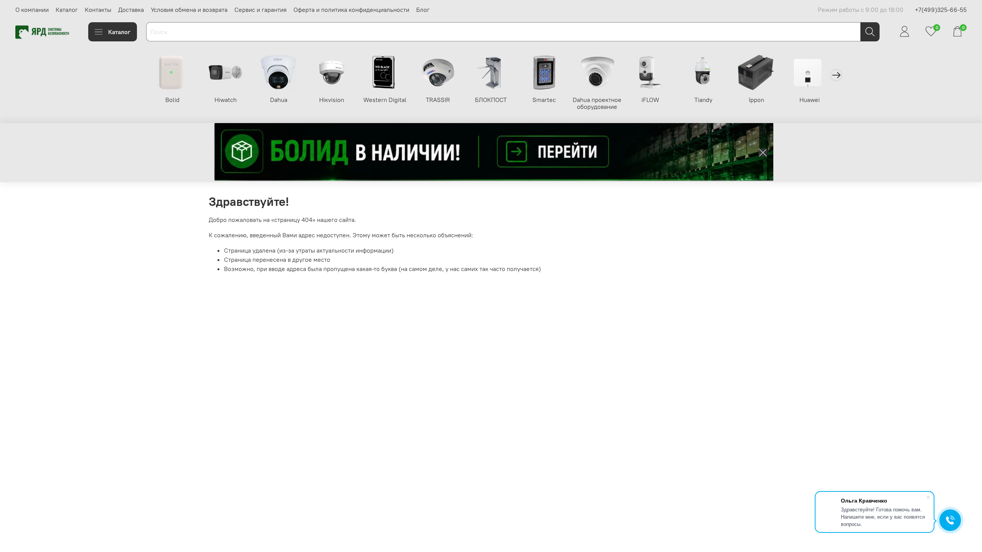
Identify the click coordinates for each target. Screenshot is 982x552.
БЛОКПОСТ (491, 100)
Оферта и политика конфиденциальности (351, 9)
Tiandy (703, 100)
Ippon (756, 100)
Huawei (809, 100)
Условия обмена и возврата (189, 9)
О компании (32, 9)
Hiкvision (331, 100)
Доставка (131, 9)
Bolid (172, 100)
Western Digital (385, 100)
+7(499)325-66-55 (941, 9)
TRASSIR (438, 100)
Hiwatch (225, 100)
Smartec (544, 100)
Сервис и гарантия (260, 9)
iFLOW (650, 100)
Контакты (98, 9)
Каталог (67, 9)
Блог (423, 9)
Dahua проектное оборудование (597, 103)
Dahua (278, 100)
